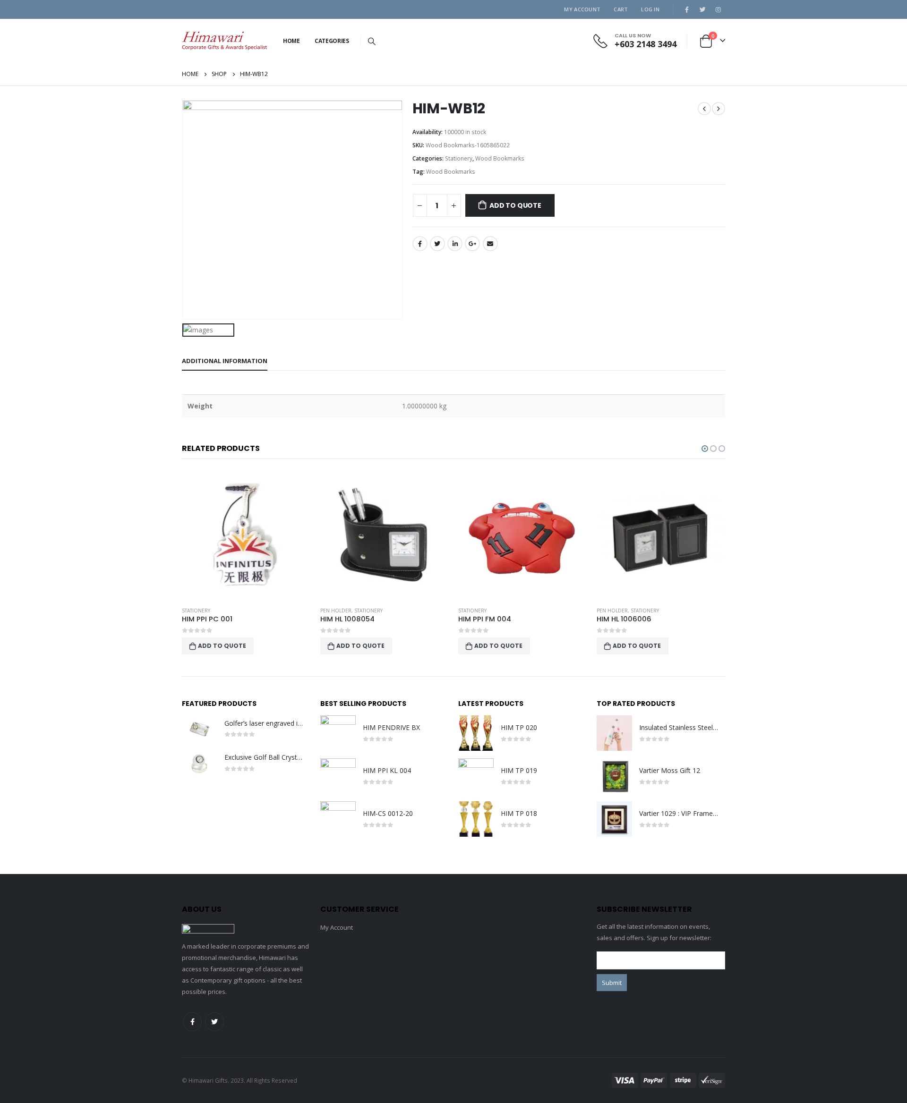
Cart (621, 9)
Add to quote (515, 205)
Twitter (437, 243)
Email (490, 243)
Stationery (458, 158)
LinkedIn (454, 243)
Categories (332, 41)
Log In (650, 9)
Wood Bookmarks (499, 158)
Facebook (420, 243)
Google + (472, 243)
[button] (705, 448)
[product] (246, 534)
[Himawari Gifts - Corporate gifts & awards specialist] (224, 41)
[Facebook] (686, 9)
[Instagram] (718, 9)
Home (291, 41)
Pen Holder (335, 610)
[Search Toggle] (372, 41)
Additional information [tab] (224, 360)
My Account (582, 9)
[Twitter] (702, 9)
